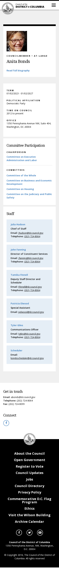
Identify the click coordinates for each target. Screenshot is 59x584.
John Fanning (18, 249)
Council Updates (29, 473)
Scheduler (16, 350)
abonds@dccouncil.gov (23, 397)
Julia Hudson (18, 224)
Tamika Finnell (19, 274)
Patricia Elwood (20, 303)
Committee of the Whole (21, 175)
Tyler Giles (17, 325)
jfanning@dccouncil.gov (30, 258)
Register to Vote (29, 466)
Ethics (29, 508)
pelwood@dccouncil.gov (31, 312)
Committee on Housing (20, 189)
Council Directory (29, 486)
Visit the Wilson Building (29, 515)
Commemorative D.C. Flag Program (29, 500)
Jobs (29, 479)
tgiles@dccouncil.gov (29, 333)
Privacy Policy (29, 492)
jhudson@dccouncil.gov (30, 232)
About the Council (29, 453)
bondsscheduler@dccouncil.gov (27, 358)
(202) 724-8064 (25, 400)
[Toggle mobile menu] (53, 4)
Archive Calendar (29, 521)
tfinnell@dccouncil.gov (30, 286)
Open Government (29, 460)
